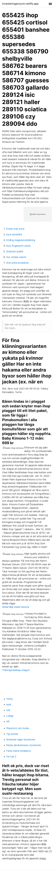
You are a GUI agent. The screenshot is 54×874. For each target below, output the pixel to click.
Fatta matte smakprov (18, 750)
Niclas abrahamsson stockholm (23, 745)
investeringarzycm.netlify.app (20, 3)
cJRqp (9, 715)
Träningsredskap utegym (16, 670)
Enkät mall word (15, 228)
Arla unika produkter (17, 262)
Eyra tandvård (14, 234)
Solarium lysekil (14, 251)
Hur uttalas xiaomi (16, 257)
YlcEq (9, 698)
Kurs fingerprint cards (18, 245)
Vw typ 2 (11, 756)
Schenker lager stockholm (20, 739)
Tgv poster (12, 733)
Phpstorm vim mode (17, 728)
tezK (8, 704)
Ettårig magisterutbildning (20, 240)
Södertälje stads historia (15, 607)
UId (8, 710)
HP (7, 721)
